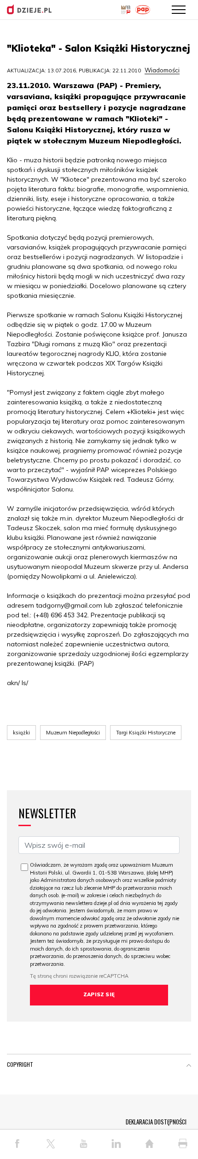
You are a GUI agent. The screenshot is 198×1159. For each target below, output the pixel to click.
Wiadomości (162, 70)
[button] (188, 1066)
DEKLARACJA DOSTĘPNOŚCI (156, 1121)
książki (21, 732)
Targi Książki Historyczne (145, 732)
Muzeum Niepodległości (73, 732)
